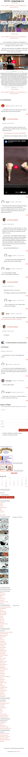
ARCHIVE (14, 473)
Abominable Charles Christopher (6, 632)
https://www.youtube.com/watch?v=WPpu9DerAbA (15, 133)
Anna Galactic (2, 598)
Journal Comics (3, 594)
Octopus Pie (2, 665)
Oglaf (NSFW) (2, 667)
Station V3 (2, 626)
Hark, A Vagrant (3, 658)
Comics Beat (2, 704)
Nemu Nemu (2, 662)
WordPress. (18, 751)
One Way (2, 603)
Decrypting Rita (3, 608)
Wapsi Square (2, 694)
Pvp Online (2, 672)
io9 (0, 712)
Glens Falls (2, 592)
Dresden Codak (3, 611)
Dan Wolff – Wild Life (4, 738)
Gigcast (1, 710)
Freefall (1, 616)
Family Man (2, 649)
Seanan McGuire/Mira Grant (5, 728)
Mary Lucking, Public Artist (5, 739)
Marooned (2, 620)
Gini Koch (2, 723)
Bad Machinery (3, 636)
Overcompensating (3, 668)
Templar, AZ (2, 688)
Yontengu (2, 600)
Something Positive (3, 687)
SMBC (1, 684)
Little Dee (2, 595)
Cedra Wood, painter (4, 735)
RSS (1, 508)
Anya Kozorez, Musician (4, 733)
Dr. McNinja (2, 646)
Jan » (27, 486)
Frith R (7, 106)
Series (3, 5)
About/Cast (2, 502)
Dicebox (1, 610)
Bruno (1, 597)
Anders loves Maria (3, 635)
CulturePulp (2, 641)
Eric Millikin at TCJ (3, 707)
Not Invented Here (3, 664)
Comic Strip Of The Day (4, 703)
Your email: (2, 492)
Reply (27, 114)
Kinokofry (2, 659)
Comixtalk (2, 706)
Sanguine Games (3, 713)
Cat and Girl (2, 639)
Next (17, 2)
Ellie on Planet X (3, 614)
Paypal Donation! (3, 507)
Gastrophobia (2, 653)
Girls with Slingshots (4, 655)
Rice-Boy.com (2, 673)
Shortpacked (2, 679)
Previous (13, 2)
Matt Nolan (2, 741)
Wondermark (2, 696)
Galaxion (1, 617)
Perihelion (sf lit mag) (4, 726)
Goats (1, 656)
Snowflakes (2, 685)
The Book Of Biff (3, 690)
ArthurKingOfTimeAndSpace (5, 607)
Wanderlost (2, 693)
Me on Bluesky (3, 515)
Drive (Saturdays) (3, 613)
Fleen (1, 709)
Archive (11, 7)
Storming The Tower (4, 717)
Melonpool (2, 622)
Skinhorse (2, 681)
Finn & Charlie (2, 652)
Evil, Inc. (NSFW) (3, 647)
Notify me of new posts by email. (10, 435)
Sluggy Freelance (3, 682)
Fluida (13, 751)
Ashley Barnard (3, 722)
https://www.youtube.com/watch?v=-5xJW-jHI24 (11, 319)
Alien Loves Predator (4, 633)
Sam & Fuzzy (2, 675)
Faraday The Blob (3, 650)
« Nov (6, 486)
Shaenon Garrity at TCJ (4, 715)
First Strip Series (21, 5)
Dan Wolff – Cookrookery (5, 736)
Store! (1, 510)
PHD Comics (2, 670)
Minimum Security (3, 661)
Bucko (1, 638)
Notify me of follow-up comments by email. (12, 433)
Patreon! (1, 505)
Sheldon (1, 678)
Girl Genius (2, 619)
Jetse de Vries (2, 725)
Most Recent (15, 7)
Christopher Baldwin (12, 119)
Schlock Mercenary (3, 623)
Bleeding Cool (2, 701)
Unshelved (2, 691)
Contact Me (2, 511)
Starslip (1, 625)
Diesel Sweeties (3, 642)
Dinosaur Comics (3, 644)
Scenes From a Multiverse (5, 676)
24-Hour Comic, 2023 (4, 601)
